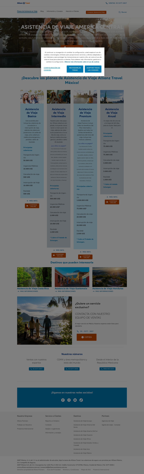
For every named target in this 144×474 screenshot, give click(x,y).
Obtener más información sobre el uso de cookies (81, 62)
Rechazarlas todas (75, 69)
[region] (73, 61)
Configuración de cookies (52, 69)
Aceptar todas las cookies (93, 69)
